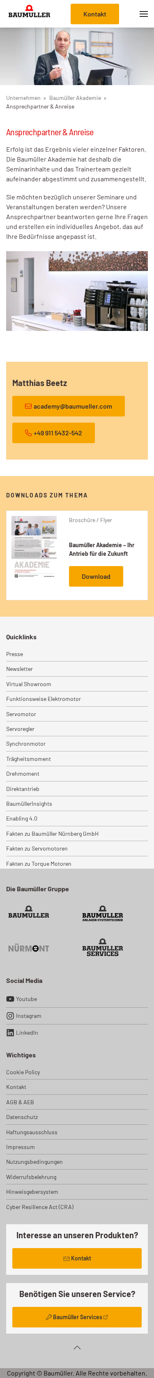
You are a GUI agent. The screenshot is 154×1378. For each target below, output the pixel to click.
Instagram (28, 1015)
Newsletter (19, 668)
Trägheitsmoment (28, 758)
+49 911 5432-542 (58, 433)
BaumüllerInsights (29, 803)
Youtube (26, 998)
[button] (144, 14)
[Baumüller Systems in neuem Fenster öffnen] (102, 914)
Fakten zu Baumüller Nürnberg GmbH (52, 833)
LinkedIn (27, 1032)
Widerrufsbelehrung (31, 1176)
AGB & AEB (20, 1101)
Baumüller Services (77, 1316)
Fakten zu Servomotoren (37, 848)
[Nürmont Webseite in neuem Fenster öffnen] (28, 947)
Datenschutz (22, 1116)
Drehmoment (22, 773)
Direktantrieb (22, 788)
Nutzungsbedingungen (34, 1161)
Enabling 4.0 (21, 818)
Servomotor (21, 713)
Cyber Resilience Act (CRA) (40, 1206)
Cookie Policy (23, 1071)
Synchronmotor (26, 743)
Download (96, 576)
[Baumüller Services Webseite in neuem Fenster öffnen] (102, 947)
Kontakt (94, 14)
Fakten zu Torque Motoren (38, 863)
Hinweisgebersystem (32, 1191)
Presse (14, 653)
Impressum (20, 1146)
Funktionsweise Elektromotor (43, 698)
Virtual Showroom (28, 683)
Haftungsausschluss (31, 1131)
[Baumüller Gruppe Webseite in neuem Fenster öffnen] (28, 914)
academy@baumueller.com (73, 406)
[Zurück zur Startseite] (29, 14)
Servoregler (20, 728)
